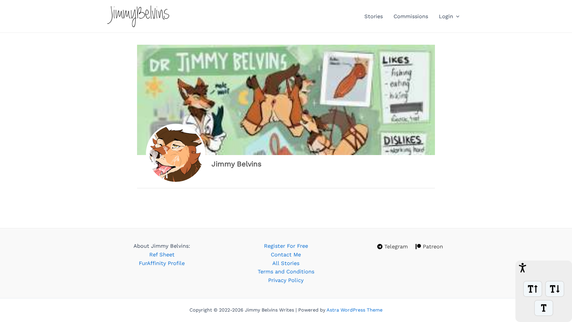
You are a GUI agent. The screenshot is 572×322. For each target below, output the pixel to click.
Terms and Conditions (286, 271)
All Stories (285, 263)
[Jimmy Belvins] (176, 153)
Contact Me (286, 254)
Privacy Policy (286, 280)
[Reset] (543, 308)
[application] (456, 16)
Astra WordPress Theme (355, 310)
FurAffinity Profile (162, 263)
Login (446, 16)
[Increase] (532, 289)
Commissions (411, 16)
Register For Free (286, 246)
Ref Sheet (162, 254)
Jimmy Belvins (237, 164)
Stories (373, 16)
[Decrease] (554, 289)
